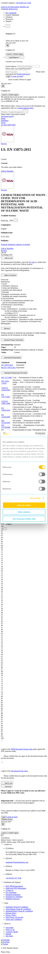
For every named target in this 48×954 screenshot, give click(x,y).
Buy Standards (11, 13)
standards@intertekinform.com (17, 862)
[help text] (16, 220)
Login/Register (13, 57)
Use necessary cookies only (24, 519)
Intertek (8, 934)
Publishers (5, 121)
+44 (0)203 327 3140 (23, 3)
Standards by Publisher (14, 897)
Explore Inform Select (25, 108)
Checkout (7, 787)
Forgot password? (23, 74)
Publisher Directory (13, 899)
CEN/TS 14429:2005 (5, 389)
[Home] (9, 9)
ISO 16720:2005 (5, 422)
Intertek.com (24, 7)
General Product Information (13, 340)
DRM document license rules (22, 749)
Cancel (9, 54)
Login (8, 76)
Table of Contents (10, 275)
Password (25, 71)
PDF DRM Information (14, 886)
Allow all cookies (24, 505)
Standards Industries (13, 895)
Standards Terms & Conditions (17, 907)
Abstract (7, 328)
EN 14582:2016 (5, 409)
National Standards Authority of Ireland (15, 245)
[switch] (42, 474)
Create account (11, 817)
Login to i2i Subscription (10, 7)
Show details (35, 498)
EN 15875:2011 (7, 365)
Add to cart (8, 258)
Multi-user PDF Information (16, 888)
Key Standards (11, 892)
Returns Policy (11, 913)
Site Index (9, 936)
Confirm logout (18, 54)
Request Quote (7, 819)
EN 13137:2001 (5, 396)
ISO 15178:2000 (5, 426)
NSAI (3, 123)
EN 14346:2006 (5, 416)
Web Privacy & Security (14, 917)
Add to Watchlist (7, 171)
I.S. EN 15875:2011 (8, 125)
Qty (2, 526)
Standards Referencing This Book (15, 373)
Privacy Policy (11, 915)
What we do (10, 930)
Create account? (17, 76)
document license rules (19, 771)
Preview (4, 144)
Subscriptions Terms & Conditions (18, 909)
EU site (32, 262)
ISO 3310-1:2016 (5, 382)
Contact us (9, 890)
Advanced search (7, 116)
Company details (12, 932)
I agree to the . (15, 771)
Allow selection (24, 512)
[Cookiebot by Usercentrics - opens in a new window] (35, 433)
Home (3, 118)
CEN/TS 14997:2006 (5, 402)
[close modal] (8, 45)
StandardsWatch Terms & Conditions (19, 911)
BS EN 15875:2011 (8, 368)
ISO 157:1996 (6, 378)
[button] (4, 528)
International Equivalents (12, 358)
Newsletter (10, 928)
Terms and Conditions (14, 919)
